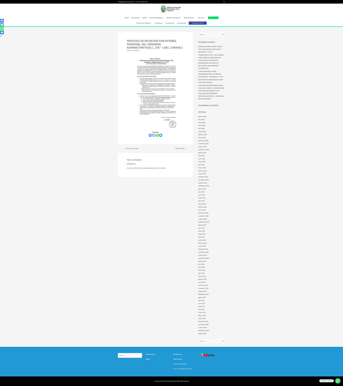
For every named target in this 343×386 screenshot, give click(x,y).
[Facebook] (150, 135)
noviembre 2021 (203, 288)
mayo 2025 (201, 162)
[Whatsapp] (157, 135)
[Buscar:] (211, 34)
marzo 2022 (202, 276)
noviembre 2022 (203, 252)
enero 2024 (202, 210)
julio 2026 (201, 119)
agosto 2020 (202, 333)
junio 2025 (201, 159)
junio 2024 (201, 195)
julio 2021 (201, 300)
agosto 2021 (202, 297)
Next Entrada (180, 148)
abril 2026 (201, 128)
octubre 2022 (202, 255)
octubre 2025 (202, 147)
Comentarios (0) (131, 163)
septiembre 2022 (203, 258)
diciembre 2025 (203, 140)
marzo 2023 (202, 240)
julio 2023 (201, 228)
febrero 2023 (202, 243)
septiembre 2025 (203, 149)
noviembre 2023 (203, 216)
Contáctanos (177, 354)
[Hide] (0, 36)
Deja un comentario (133, 50)
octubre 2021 (202, 291)
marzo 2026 (202, 131)
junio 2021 (201, 303)
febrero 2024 (202, 207)
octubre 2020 (202, 327)
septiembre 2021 (203, 294)
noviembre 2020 (203, 324)
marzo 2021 (202, 312)
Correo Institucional (141, 2)
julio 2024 (201, 192)
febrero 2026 (202, 134)
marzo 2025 (202, 168)
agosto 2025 (202, 153)
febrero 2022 (202, 279)
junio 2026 (201, 122)
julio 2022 (201, 264)
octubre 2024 (202, 183)
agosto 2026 (202, 116)
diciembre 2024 (203, 177)
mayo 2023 (201, 234)
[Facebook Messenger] (160, 135)
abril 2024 (201, 201)
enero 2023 (202, 246)
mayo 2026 (201, 125)
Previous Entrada (131, 148)
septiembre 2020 (203, 330)
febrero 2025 (202, 171)
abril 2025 (201, 165)
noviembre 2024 (203, 180)
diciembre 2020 (203, 321)
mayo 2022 (201, 270)
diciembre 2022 (203, 249)
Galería (148, 359)
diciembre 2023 (203, 213)
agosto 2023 (202, 225)
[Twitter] (153, 135)
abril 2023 (201, 237)
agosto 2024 (202, 189)
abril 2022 (201, 273)
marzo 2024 (202, 204)
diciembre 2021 (203, 285)
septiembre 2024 (203, 186)
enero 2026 (202, 137)
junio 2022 (201, 267)
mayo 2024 (201, 198)
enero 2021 (201, 318)
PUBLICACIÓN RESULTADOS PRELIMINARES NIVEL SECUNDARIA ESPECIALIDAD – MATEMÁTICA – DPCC (210, 74)
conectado (144, 168)
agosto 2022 (202, 261)
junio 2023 (201, 231)
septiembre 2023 (203, 222)
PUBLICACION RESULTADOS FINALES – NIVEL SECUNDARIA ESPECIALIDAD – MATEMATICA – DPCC (210, 49)
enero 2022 (202, 282)
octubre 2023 (202, 219)
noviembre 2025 (203, 144)
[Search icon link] (224, 2)
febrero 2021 (202, 315)
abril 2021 (201, 309)
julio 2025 (201, 156)
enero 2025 (202, 174)
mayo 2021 (201, 306)
